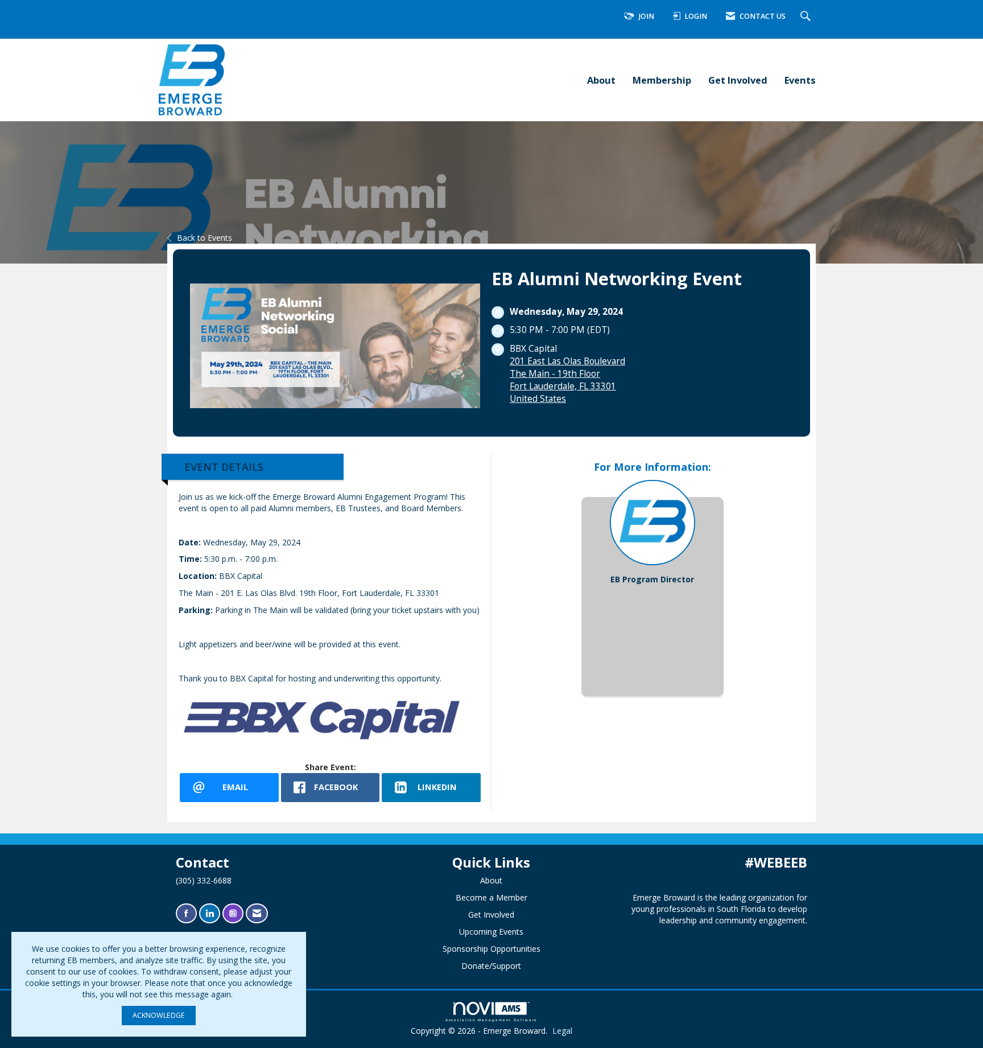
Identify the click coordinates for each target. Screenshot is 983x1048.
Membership (662, 80)
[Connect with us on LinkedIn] (209, 913)
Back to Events (204, 237)
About (601, 80)
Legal (562, 1030)
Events (800, 80)
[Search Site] (806, 17)
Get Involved (737, 80)
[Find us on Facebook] (186, 913)
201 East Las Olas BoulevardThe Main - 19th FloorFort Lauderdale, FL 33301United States (567, 380)
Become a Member (491, 897)
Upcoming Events (491, 931)
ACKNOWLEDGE (159, 1015)
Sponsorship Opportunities (491, 948)
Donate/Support (491, 965)
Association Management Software (491, 1020)
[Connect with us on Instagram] (232, 913)
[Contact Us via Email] (257, 913)
